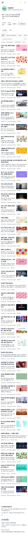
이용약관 (3, 531)
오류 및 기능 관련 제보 (11, 522)
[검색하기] (25, 39)
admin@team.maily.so (15, 525)
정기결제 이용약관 (16, 531)
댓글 (10, 30)
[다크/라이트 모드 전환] (21, 2)
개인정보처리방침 (9, 531)
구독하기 (23, 23)
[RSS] (2, 515)
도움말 (3, 522)
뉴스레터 (4, 30)
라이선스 (23, 531)
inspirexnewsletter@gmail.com (16, 512)
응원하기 (15, 23)
